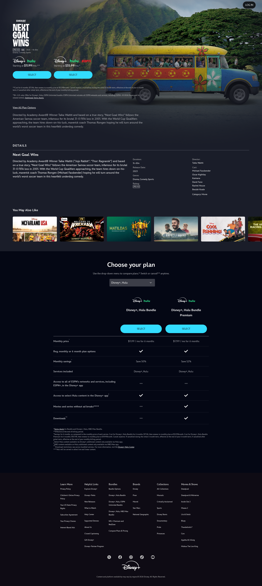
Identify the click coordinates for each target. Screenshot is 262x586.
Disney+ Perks (89, 495)
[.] (109, 557)
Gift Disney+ (89, 540)
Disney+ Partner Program (94, 546)
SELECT (32, 74)
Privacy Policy (65, 489)
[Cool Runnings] (223, 229)
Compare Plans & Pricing (118, 531)
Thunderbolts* (186, 527)
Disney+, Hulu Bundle (117, 495)
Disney (135, 489)
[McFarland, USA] (35, 229)
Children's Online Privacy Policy (69, 497)
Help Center (89, 514)
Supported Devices (91, 521)
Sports (159, 508)
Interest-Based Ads (67, 527)
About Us (88, 527)
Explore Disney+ (90, 489)
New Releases (89, 502)
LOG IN (249, 4)
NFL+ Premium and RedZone (116, 523)
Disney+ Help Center (126, 447)
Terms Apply (59, 429)
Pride (159, 527)
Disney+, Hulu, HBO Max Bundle (118, 513)
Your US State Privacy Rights (68, 506)
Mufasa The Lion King (189, 546)
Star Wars (136, 508)
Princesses (161, 534)
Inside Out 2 (185, 502)
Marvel (135, 502)
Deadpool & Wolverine (190, 495)
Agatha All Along (188, 540)
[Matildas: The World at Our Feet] (129, 229)
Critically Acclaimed (165, 502)
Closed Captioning (91, 534)
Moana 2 (184, 508)
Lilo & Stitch (185, 514)
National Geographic (141, 514)
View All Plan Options (24, 107)
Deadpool (185, 489)
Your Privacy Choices (68, 521)
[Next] (256, 228)
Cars (183, 534)
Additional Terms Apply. (34, 98)
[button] (94, 484)
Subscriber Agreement (68, 515)
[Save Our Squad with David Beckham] (176, 229)
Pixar (135, 495)
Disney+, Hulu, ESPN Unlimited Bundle (117, 503)
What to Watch (90, 508)
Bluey (183, 521)
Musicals (160, 495)
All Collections (162, 489)
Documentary (162, 521)
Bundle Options (115, 489)
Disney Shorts (162, 514)
